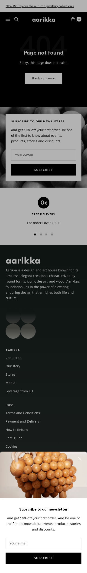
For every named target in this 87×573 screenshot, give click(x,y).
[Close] (79, 458)
